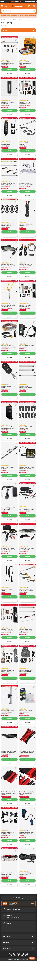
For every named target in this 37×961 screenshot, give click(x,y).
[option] (9, 44)
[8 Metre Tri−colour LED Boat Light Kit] (27, 182)
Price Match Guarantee (24, 715)
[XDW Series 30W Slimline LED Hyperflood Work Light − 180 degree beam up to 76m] (9, 749)
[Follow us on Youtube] (18, 954)
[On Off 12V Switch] (9, 572)
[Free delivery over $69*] (9, 15)
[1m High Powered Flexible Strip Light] (9, 871)
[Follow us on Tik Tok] (22, 954)
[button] (3, 48)
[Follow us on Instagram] (14, 954)
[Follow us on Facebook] (10, 954)
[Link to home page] (18, 6)
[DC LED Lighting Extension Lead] (27, 855)
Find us (18, 922)
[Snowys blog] (26, 954)
